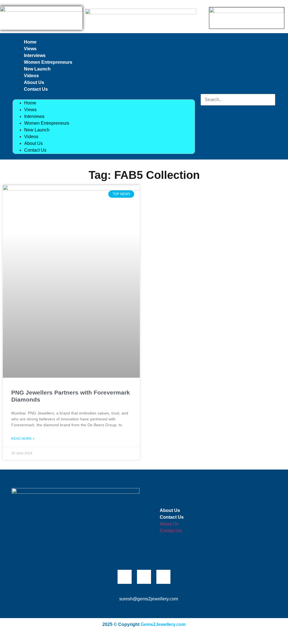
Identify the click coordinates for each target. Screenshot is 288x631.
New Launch (37, 69)
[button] (104, 96)
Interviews (35, 55)
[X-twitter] (144, 577)
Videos (31, 75)
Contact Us (36, 89)
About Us (34, 82)
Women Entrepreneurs (48, 62)
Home (30, 42)
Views (30, 48)
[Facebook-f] (125, 577)
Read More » (23, 439)
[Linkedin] (163, 577)
